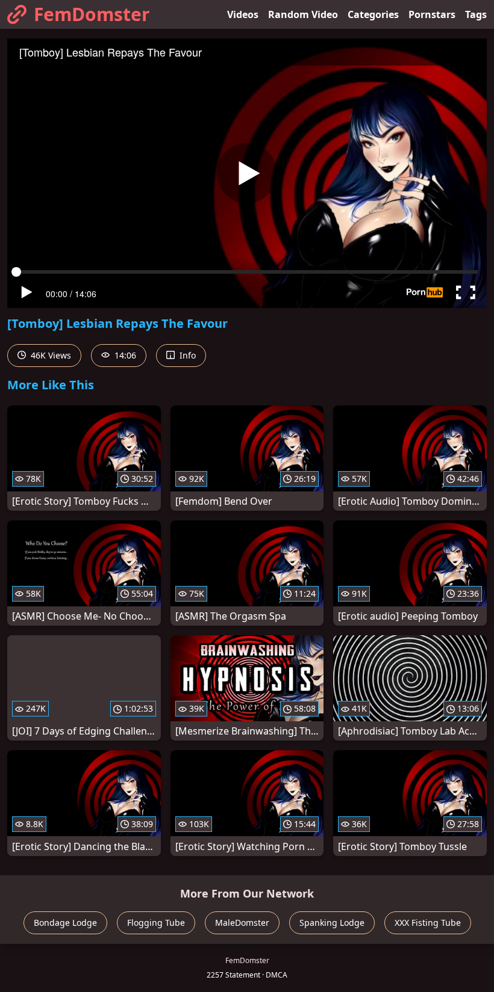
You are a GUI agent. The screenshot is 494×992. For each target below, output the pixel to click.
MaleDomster (242, 922)
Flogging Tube (156, 922)
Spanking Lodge (331, 922)
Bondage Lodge (65, 922)
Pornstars (431, 14)
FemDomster (92, 14)
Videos (242, 14)
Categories (373, 14)
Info (186, 355)
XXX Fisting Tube (428, 922)
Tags (476, 14)
